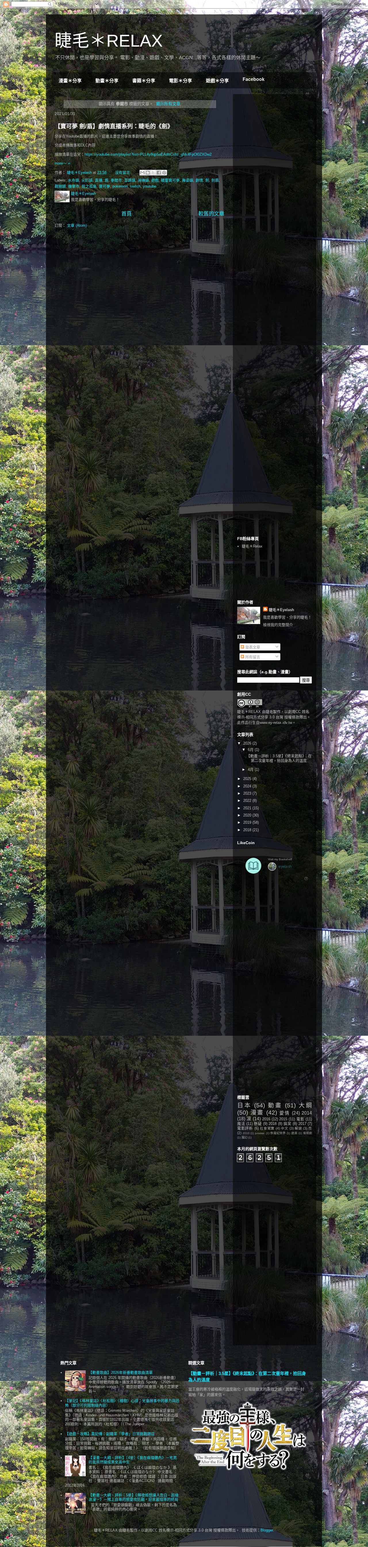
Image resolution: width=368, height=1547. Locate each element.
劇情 (199, 180)
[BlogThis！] (148, 173)
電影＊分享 (180, 80)
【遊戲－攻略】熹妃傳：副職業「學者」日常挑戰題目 (110, 1434)
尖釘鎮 (87, 180)
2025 (247, 779)
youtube (149, 186)
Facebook (253, 79)
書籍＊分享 (143, 80)
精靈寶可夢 (170, 180)
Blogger (266, 1530)
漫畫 (257, 1112)
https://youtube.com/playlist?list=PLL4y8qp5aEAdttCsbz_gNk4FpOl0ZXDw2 (149, 154)
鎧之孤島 (89, 186)
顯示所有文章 (168, 104)
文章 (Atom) (77, 225)
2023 (247, 793)
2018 (247, 830)
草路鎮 (129, 180)
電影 (300, 1119)
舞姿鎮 (187, 180)
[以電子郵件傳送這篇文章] (142, 173)
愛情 (284, 1113)
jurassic (260, 1133)
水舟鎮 (73, 180)
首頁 (126, 214)
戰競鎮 (60, 186)
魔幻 (244, 1137)
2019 (247, 822)
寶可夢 (104, 186)
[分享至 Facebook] (159, 173)
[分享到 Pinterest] (164, 173)
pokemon (120, 186)
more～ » (62, 163)
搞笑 (287, 1123)
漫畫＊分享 (70, 80)
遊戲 (155, 180)
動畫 (275, 1105)
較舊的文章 (211, 214)
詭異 (294, 1133)
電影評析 (245, 1128)
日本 (244, 1105)
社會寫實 (267, 1128)
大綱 (305, 1105)
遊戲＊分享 (217, 80)
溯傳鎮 (143, 180)
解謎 (298, 1128)
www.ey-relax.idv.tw (276, 722)
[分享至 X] (153, 173)
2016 (266, 1119)
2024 (247, 786)
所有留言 (252, 657)
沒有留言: (123, 172)
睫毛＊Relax (252, 546)
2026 (247, 743)
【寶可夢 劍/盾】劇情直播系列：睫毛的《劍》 (114, 126)
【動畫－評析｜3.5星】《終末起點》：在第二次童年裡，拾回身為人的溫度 (279, 758)
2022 (247, 800)
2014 (307, 1113)
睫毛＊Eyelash (281, 610)
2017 (302, 1123)
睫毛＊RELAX (109, 40)
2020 (247, 815)
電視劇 (307, 1133)
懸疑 (258, 1123)
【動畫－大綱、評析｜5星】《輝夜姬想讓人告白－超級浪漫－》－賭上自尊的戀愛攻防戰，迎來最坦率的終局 (134, 1497)
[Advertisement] (280, 134)
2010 (246, 1133)
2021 (247, 808)
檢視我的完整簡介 (278, 625)
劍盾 (215, 180)
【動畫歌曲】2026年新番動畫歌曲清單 (121, 1372)
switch (135, 186)
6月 (251, 749)
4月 (251, 769)
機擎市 (73, 186)
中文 (284, 1128)
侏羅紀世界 (277, 1133)
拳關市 (116, 180)
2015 (283, 1119)
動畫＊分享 (106, 80)
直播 (98, 180)
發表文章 (252, 647)
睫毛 (269, 711)
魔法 (241, 1123)
